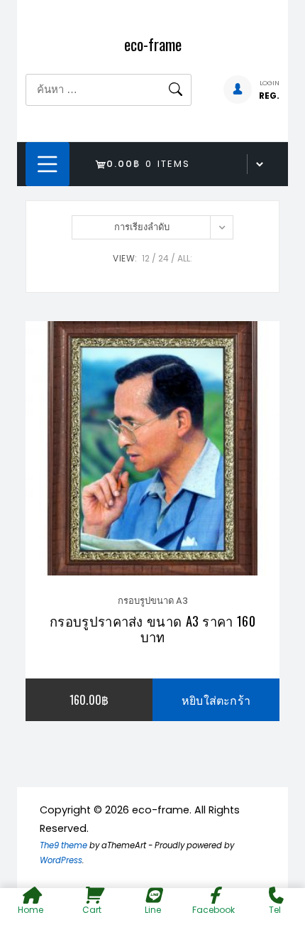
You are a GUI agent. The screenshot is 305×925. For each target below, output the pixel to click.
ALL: (184, 258)
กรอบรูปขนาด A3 (153, 600)
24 (163, 258)
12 (146, 258)
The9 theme (63, 845)
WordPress (61, 860)
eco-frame (153, 44)
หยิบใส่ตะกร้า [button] (216, 699)
